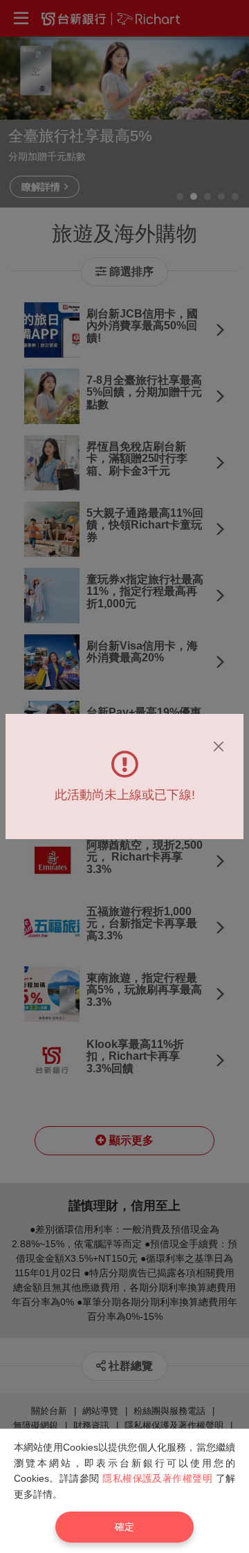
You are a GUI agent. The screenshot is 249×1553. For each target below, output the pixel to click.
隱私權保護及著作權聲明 (157, 1478)
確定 (124, 1526)
